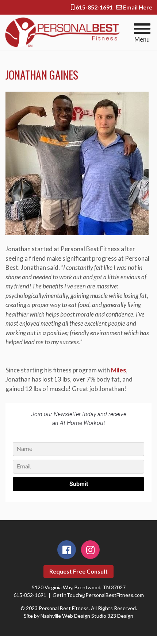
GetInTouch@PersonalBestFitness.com (98, 595)
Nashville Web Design (65, 616)
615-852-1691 (93, 7)
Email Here (137, 7)
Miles (118, 370)
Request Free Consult (78, 571)
